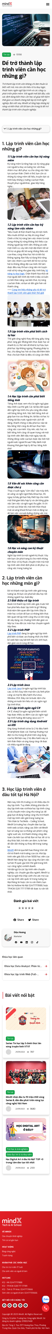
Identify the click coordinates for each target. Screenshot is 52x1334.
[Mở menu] (48, 4)
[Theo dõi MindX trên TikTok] (25, 1305)
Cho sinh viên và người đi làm (14, 1271)
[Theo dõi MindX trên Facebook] (4, 1305)
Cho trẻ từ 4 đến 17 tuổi (12, 1267)
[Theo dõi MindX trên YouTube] (9, 1305)
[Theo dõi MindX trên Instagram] (15, 1305)
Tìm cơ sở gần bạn (10, 1240)
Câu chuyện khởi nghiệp (12, 1236)
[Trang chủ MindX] (7, 4)
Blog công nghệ (8, 1251)
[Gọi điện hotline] (45, 1308)
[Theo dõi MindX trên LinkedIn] (20, 1305)
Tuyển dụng (7, 1255)
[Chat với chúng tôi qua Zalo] (45, 1299)
